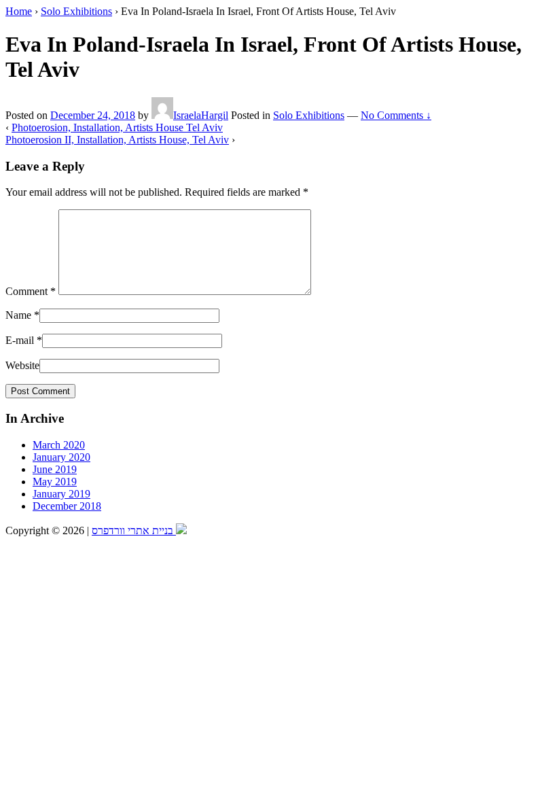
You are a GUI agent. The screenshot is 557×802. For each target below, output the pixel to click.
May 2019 (55, 481)
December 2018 (67, 506)
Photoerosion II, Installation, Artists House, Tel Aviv (117, 139)
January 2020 (61, 457)
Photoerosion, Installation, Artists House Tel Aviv (117, 127)
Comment (30, 291)
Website (22, 365)
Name (18, 315)
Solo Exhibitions (76, 11)
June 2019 (55, 469)
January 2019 (61, 494)
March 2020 (59, 445)
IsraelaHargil (200, 115)
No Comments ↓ (396, 115)
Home (18, 11)
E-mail (19, 340)
